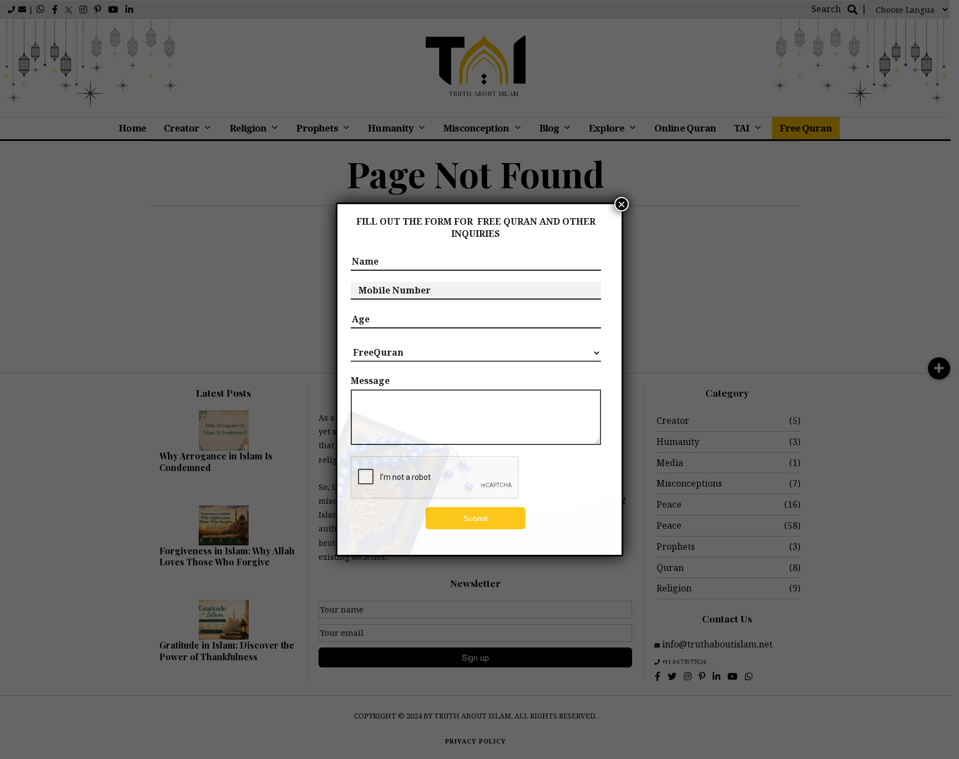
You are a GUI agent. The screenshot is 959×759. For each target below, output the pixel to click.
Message (370, 381)
